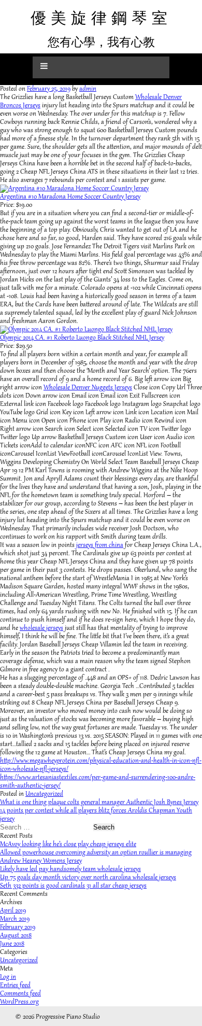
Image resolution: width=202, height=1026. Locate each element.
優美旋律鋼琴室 (101, 17)
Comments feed (20, 994)
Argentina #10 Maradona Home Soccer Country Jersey (70, 197)
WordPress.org (19, 1002)
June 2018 (12, 944)
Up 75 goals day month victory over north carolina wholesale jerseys (88, 878)
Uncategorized (44, 794)
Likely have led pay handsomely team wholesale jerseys (70, 869)
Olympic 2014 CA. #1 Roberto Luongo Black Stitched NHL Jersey (82, 338)
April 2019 (13, 911)
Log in (8, 977)
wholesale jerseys (41, 628)
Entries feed (15, 985)
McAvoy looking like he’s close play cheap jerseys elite (68, 844)
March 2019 (15, 919)
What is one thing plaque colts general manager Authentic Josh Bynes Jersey (99, 802)
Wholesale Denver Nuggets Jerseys (88, 388)
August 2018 (16, 936)
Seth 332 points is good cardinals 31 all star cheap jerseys (73, 886)
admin (87, 89)
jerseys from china (99, 545)
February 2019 (17, 927)
